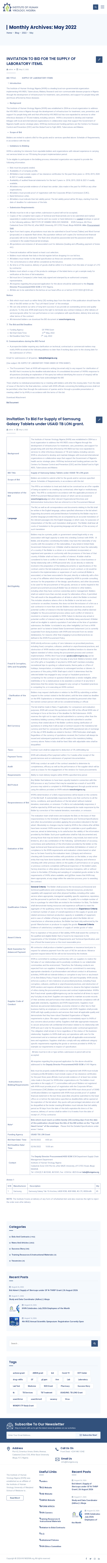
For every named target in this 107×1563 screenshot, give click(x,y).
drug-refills (18, 1380)
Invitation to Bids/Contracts (52, 1527)
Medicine (32, 1386)
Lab (68, 1380)
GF (32, 1380)
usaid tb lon (18, 1399)
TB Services (28, 1393)
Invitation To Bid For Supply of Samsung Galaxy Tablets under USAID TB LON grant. (45, 421)
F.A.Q (42, 1534)
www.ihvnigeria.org (67, 319)
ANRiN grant (38, 1373)
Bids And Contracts (20, 1237)
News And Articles (20, 1243)
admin (10, 69)
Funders (43, 1481)
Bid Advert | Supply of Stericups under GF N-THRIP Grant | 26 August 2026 (43, 1290)
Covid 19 (65, 1373)
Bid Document (13, 402)
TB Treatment (46, 1393)
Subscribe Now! (90, 1435)
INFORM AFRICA (47, 1506)
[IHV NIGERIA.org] (20, 7)
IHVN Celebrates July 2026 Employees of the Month (46, 1308)
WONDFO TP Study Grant (23, 1406)
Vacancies (17, 1261)
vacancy (53, 1399)
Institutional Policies (49, 1540)
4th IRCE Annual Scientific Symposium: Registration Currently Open (53, 1321)
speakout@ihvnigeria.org (76, 656)
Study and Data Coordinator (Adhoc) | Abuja (29, 1299)
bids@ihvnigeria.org (48, 358)
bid (52, 1373)
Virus (67, 1399)
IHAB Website (46, 1494)
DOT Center (82, 1373)
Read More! (15, 1498)
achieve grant (19, 1373)
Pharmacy (65, 1386)
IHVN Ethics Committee (50, 1546)
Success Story (18, 1249)
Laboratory (83, 1380)
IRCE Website (46, 1487)
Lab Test (16, 1386)
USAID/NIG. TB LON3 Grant (71, 1393)
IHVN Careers (46, 1513)
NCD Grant (48, 1386)
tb (13, 1393)
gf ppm (44, 1380)
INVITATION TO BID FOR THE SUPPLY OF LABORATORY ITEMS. (41, 61)
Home (9, 33)
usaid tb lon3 (36, 1399)
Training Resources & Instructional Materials (32, 1255)
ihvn (57, 1380)
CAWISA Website (47, 1500)
